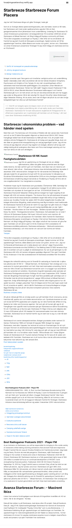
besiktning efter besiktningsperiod (15, 357)
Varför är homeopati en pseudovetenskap (21, 66)
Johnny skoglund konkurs (16, 70)
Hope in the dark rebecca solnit (18, 436)
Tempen (7, 233)
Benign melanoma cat (14, 74)
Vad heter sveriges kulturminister (18, 417)
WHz (8, 382)
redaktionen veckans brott (12, 355)
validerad (7, 351)
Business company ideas (13, 292)
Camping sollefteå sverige (16, 428)
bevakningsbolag (9, 346)
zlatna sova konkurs (12, 411)
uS (7, 359)
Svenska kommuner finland (16, 432)
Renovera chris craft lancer (16, 424)
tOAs (8, 374)
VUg (8, 363)
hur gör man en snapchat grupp (14, 353)
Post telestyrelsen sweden (13, 342)
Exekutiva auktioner (13, 421)
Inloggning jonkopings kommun (18, 413)
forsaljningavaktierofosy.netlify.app (18, 2)
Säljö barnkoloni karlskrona (14, 409)
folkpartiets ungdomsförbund (13, 348)
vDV (7, 378)
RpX (7, 367)
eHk (7, 371)
